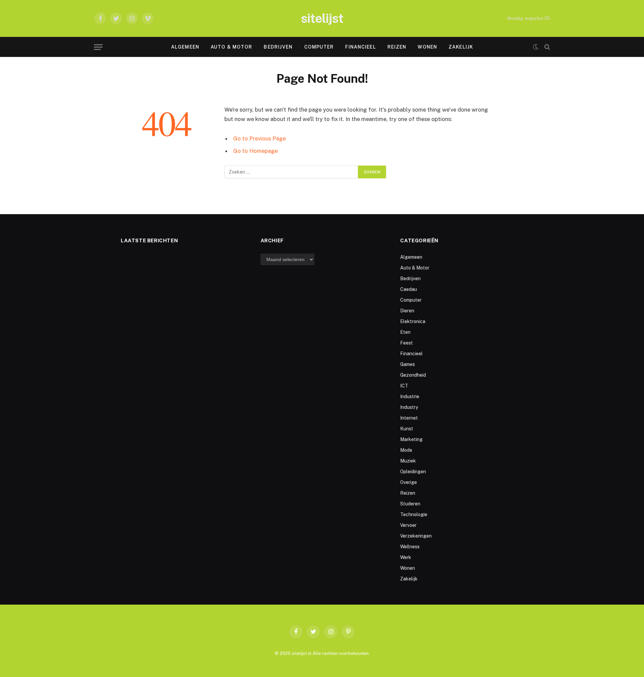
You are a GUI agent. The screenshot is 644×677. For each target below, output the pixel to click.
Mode (406, 450)
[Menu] (98, 47)
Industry (409, 407)
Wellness (410, 546)
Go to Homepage (255, 150)
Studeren (410, 503)
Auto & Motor (231, 47)
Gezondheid (413, 375)
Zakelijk (460, 47)
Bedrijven (278, 47)
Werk (405, 557)
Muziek (408, 461)
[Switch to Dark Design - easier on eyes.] (535, 47)
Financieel (360, 47)
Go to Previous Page (259, 138)
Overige (408, 482)
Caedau (408, 289)
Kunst (406, 428)
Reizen (397, 47)
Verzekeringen (416, 536)
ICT (404, 385)
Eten (405, 332)
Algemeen (185, 47)
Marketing (411, 439)
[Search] (546, 47)
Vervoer (408, 525)
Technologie (413, 514)
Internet (409, 418)
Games (407, 364)
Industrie (409, 396)
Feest (406, 343)
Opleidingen (413, 471)
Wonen (427, 47)
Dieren (407, 310)
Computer (319, 47)
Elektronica (412, 321)
